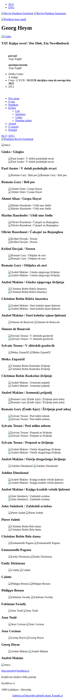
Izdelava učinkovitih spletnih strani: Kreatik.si (37, 695)
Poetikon (13, 104)
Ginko (18, 117)
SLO (11, 4)
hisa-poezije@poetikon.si (15, 670)
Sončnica (20, 114)
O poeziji (13, 126)
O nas (11, 101)
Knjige (12, 107)
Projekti (12, 129)
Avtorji (12, 123)
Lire (17, 111)
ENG (11, 7)
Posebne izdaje (23, 120)
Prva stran (13, 98)
